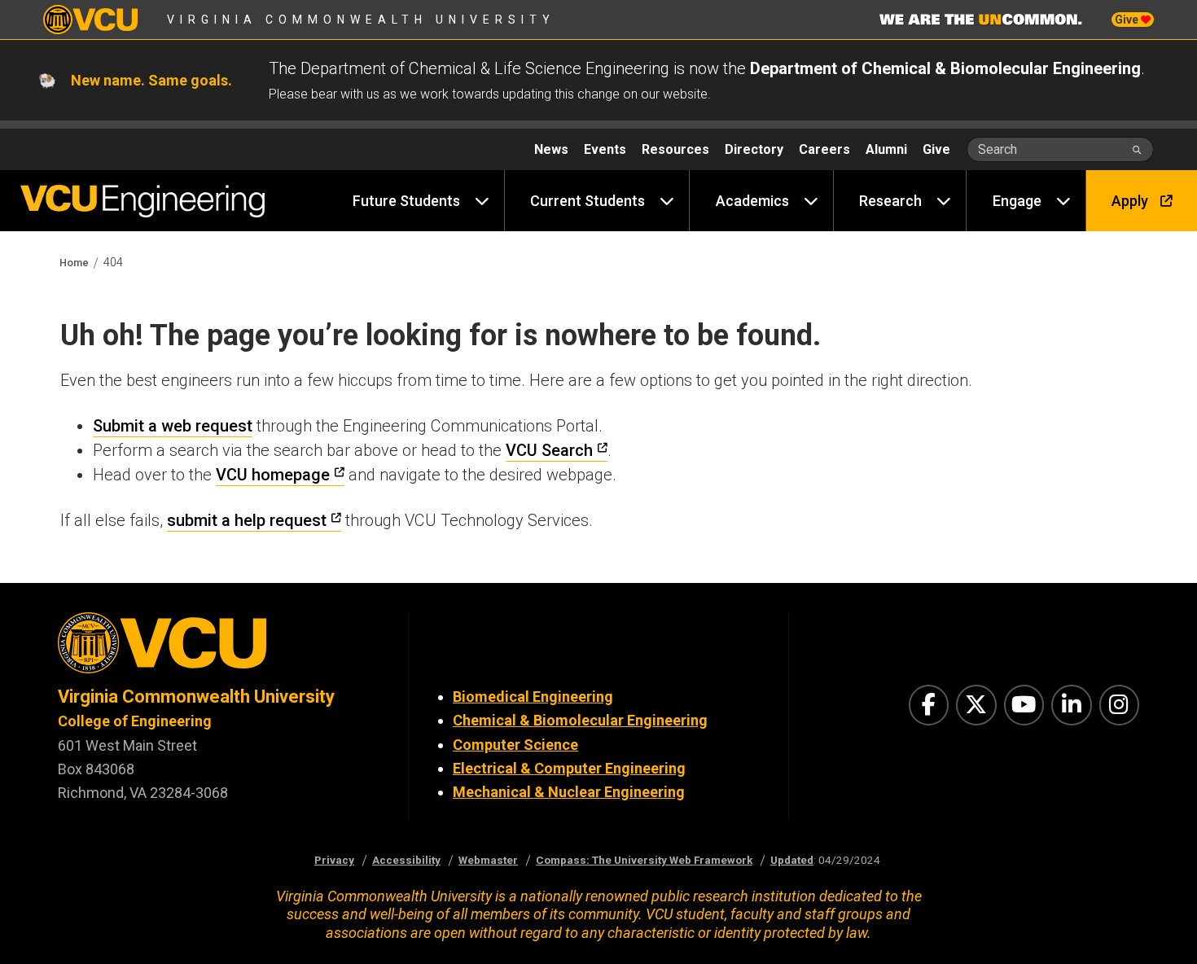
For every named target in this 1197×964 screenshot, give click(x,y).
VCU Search (549, 450)
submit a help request (247, 520)
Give (1128, 19)
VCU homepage (273, 474)
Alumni (886, 149)
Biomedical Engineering (533, 696)
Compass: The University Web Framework (644, 859)
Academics (752, 200)
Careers (824, 149)
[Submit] (1137, 149)
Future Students (406, 200)
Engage (1017, 200)
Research (890, 200)
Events (605, 149)
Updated (791, 859)
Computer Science (515, 744)
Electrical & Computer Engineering (569, 768)
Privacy (334, 859)
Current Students (587, 200)
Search (997, 149)
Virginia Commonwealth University (361, 19)
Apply (1130, 200)
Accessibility (406, 859)
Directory (754, 149)
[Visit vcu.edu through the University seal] (218, 648)
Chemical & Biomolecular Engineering (580, 720)
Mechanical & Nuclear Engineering (569, 791)
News (551, 149)
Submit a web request (172, 426)
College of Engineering (135, 721)
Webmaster (488, 859)
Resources (675, 149)
